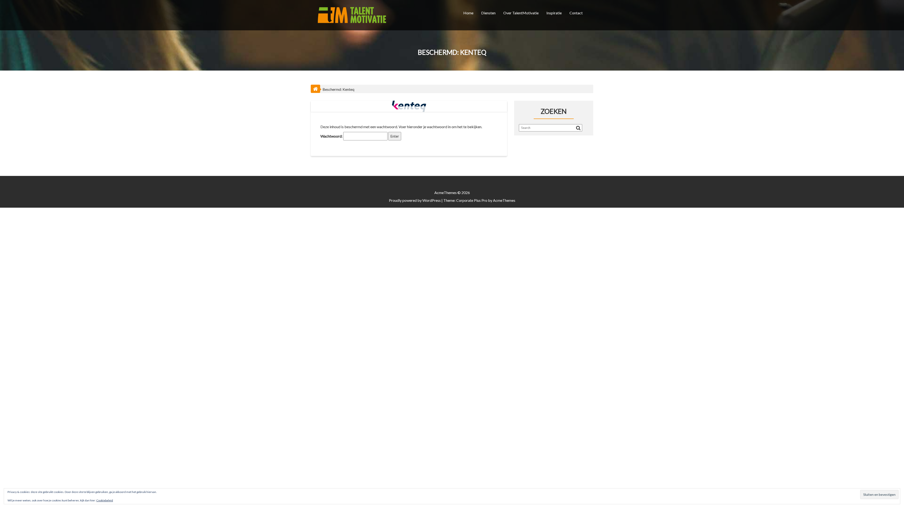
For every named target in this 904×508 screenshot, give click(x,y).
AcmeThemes (504, 200)
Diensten (488, 13)
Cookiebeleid (104, 500)
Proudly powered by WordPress (415, 200)
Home (468, 13)
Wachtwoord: (331, 136)
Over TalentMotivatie (521, 13)
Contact (576, 13)
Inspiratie (554, 13)
